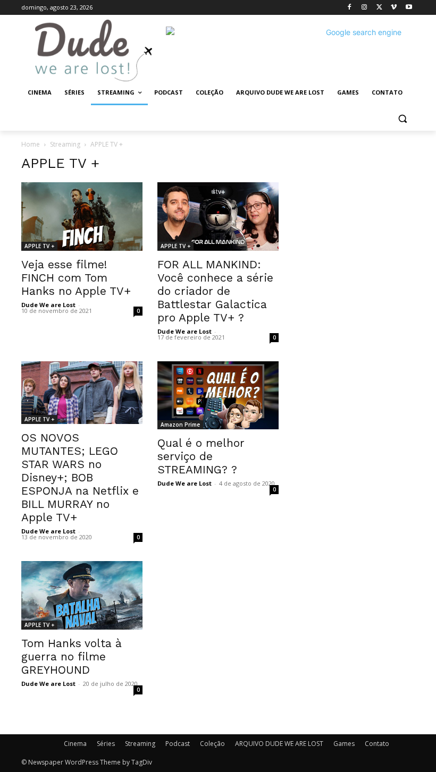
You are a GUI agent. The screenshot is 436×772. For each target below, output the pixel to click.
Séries (106, 743)
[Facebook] (349, 8)
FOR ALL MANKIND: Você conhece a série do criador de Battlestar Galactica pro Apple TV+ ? (215, 291)
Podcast (177, 743)
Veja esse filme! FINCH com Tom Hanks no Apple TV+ (76, 278)
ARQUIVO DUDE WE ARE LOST (279, 743)
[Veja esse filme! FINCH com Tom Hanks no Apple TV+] (81, 216)
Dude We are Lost (48, 305)
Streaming (65, 144)
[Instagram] (364, 8)
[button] (402, 118)
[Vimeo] (394, 8)
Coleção (212, 743)
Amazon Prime (180, 424)
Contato (377, 743)
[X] (379, 8)
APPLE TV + (39, 246)
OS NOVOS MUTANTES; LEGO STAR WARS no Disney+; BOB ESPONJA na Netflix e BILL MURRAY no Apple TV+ (80, 477)
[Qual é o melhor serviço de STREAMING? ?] (218, 395)
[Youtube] (409, 8)
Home (30, 144)
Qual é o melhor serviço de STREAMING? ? (201, 456)
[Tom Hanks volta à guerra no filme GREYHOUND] (81, 595)
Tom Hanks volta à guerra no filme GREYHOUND (71, 656)
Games (344, 743)
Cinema (75, 743)
